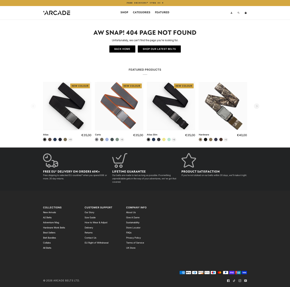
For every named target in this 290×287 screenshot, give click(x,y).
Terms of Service (135, 242)
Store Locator (133, 227)
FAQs (129, 232)
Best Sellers (49, 232)
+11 (70, 139)
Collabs (47, 242)
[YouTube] (245, 280)
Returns (89, 232)
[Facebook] (228, 280)
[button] (124, 13)
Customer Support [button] (98, 207)
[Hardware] (223, 106)
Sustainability (132, 222)
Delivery (89, 227)
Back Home (122, 49)
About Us (131, 212)
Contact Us (90, 237)
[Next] (256, 106)
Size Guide (90, 217)
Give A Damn (133, 217)
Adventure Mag (51, 222)
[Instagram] (239, 280)
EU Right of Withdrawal (96, 242)
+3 (174, 139)
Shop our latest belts (159, 49)
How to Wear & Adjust (96, 222)
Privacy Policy (133, 237)
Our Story (89, 212)
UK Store (130, 247)
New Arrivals (49, 212)
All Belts (47, 247)
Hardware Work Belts (54, 227)
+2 (226, 139)
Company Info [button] (136, 207)
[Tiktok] (234, 280)
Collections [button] (52, 207)
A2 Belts (47, 217)
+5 (122, 139)
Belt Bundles (49, 237)
